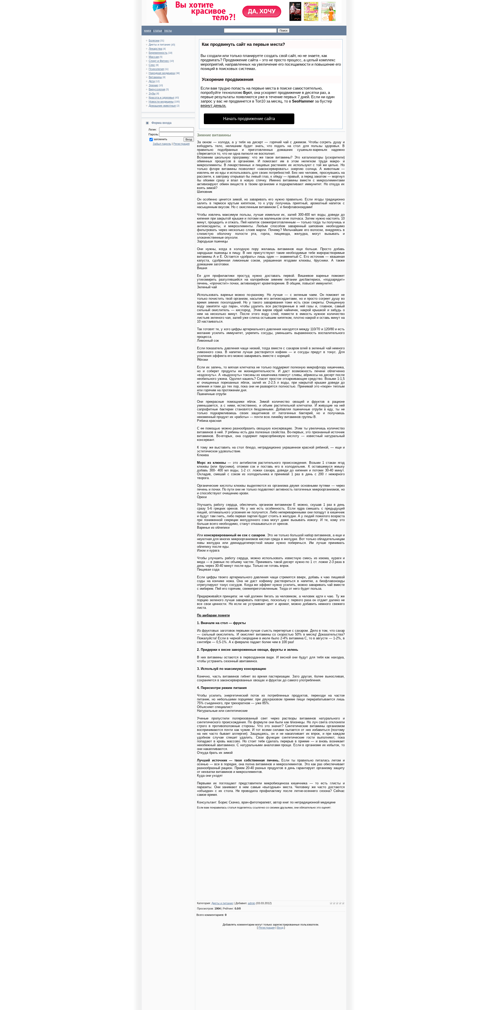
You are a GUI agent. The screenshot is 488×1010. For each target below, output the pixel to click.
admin (251, 903)
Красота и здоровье (161, 97)
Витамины (155, 77)
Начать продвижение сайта (249, 119)
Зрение (153, 85)
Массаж (154, 56)
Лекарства (155, 48)
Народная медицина (162, 73)
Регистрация (181, 143)
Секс (152, 64)
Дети (152, 81)
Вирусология (157, 89)
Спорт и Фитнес (159, 60)
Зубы (152, 93)
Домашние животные (162, 105)
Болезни (154, 40)
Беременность (158, 52)
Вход (280, 927)
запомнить (160, 139)
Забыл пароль (162, 143)
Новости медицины (161, 101)
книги (147, 30)
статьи (157, 30)
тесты (168, 30)
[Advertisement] (271, 856)
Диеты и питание (159, 44)
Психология (156, 68)
